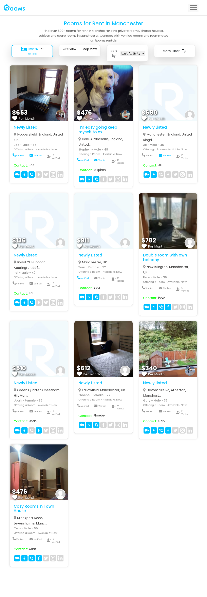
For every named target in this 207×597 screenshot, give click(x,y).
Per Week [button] (26, 246)
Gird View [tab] (69, 49)
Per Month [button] (27, 118)
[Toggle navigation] (193, 8)
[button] (32, 51)
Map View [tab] (90, 49)
